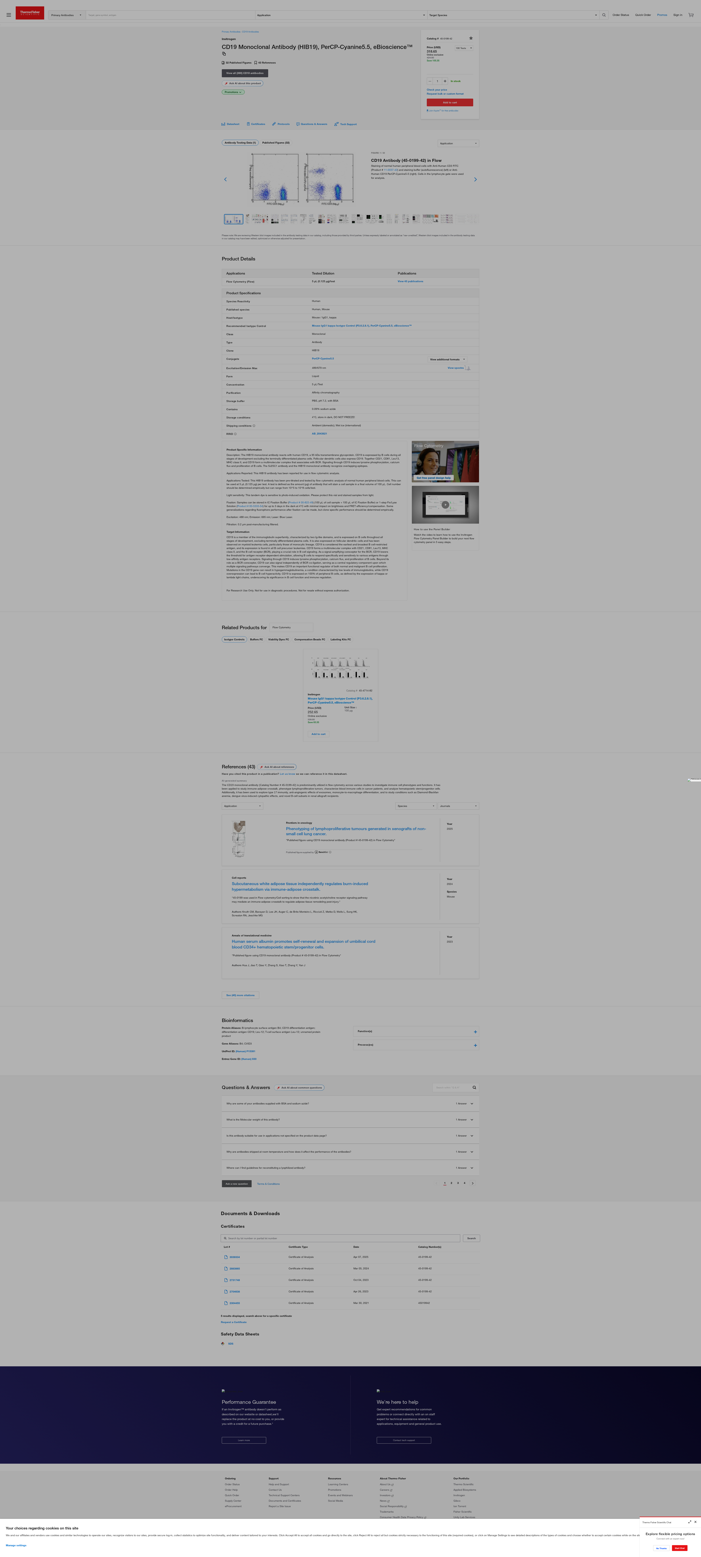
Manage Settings (16, 1545)
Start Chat (680, 1548)
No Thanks (661, 1548)
